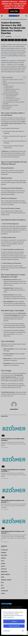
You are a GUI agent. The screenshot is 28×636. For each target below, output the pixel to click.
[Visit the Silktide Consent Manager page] (23, 630)
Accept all (14, 621)
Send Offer (14, 11)
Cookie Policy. (10, 617)
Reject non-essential (14, 626)
